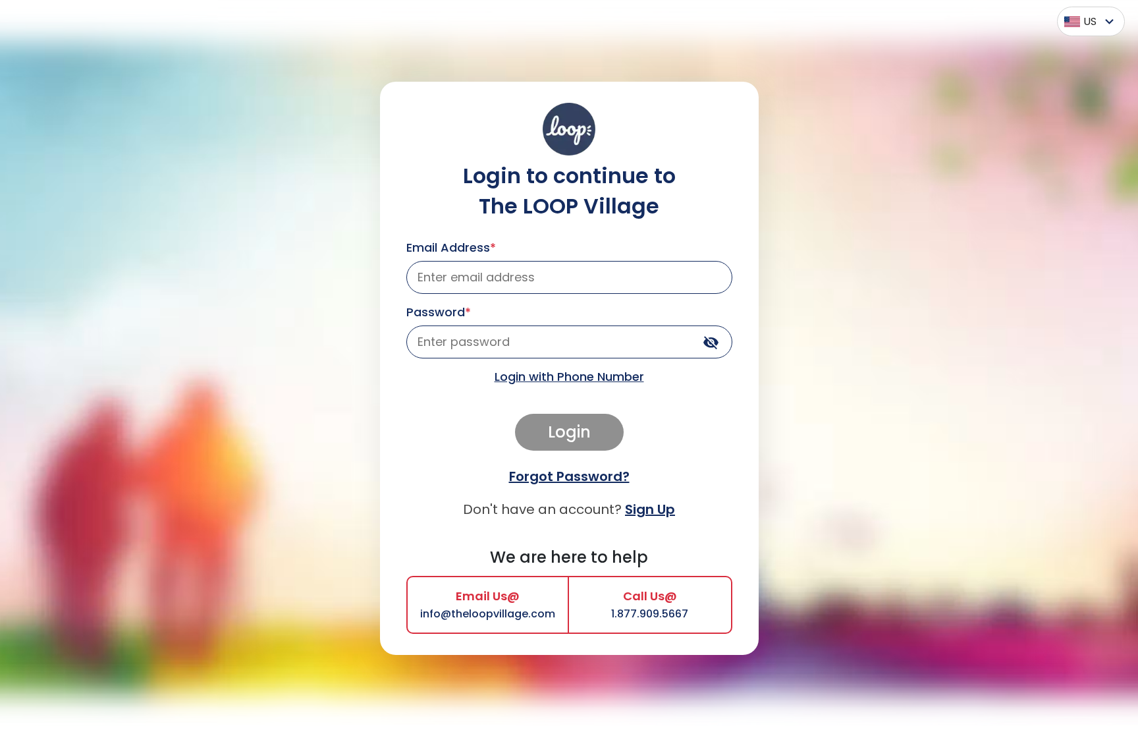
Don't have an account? (569, 509)
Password (438, 312)
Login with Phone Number (569, 376)
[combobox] (1088, 21)
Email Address (451, 247)
